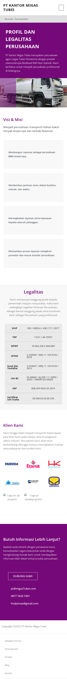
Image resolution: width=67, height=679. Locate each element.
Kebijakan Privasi (13, 640)
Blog (7, 665)
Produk (8, 657)
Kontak (8, 673)
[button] (61, 8)
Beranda (9, 19)
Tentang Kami (11, 648)
